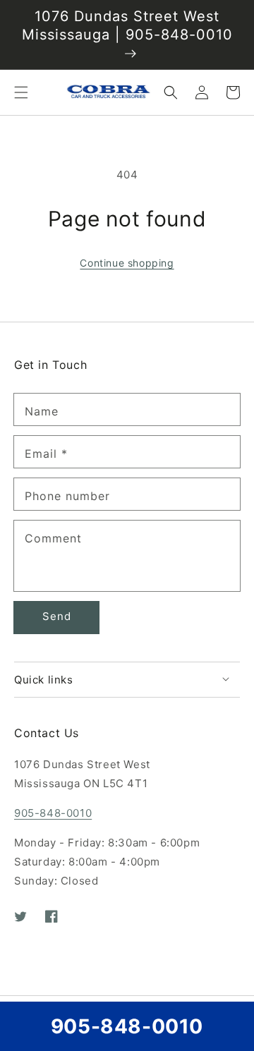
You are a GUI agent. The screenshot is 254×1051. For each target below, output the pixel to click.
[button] (21, 92)
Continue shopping (127, 263)
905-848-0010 (53, 813)
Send (56, 616)
